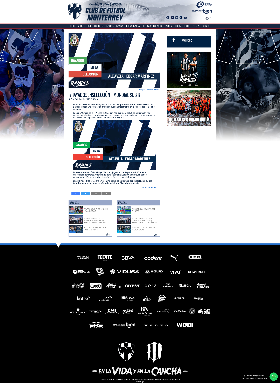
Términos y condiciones (132, 379)
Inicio (72, 26)
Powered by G (140, 382)
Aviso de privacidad (147, 379)
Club (89, 26)
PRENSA (196, 26)
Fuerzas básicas (133, 26)
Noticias (81, 26)
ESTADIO (187, 26)
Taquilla (168, 26)
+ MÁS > (107, 235)
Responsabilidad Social (153, 26)
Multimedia (99, 26)
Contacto (206, 26)
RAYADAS (119, 26)
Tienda (178, 26)
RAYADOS (110, 26)
